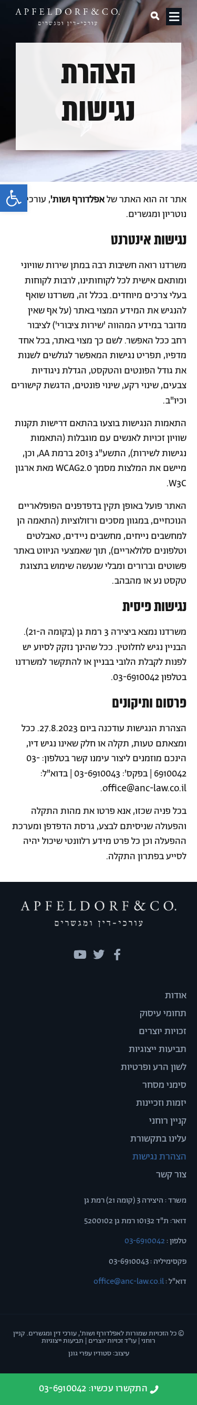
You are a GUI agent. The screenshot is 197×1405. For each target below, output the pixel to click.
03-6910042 (144, 1240)
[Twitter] (99, 954)
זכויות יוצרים (162, 1031)
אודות (175, 996)
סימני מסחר (164, 1085)
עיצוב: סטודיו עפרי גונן (98, 1354)
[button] (13, 198)
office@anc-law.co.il (129, 1281)
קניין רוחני (167, 1121)
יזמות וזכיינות (161, 1103)
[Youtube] (80, 954)
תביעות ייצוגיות (157, 1049)
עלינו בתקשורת (158, 1139)
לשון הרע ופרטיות (153, 1067)
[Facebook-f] (117, 954)
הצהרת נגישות (159, 1157)
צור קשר (171, 1175)
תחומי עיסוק (163, 1013)
